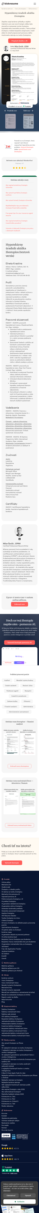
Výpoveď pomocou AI (9, 896)
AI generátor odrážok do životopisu (13, 904)
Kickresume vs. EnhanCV (10, 1101)
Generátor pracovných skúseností (13, 911)
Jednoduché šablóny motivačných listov (15, 1033)
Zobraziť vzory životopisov (19, 766)
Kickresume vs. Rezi (8, 1099)
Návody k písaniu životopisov (11, 985)
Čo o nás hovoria (7, 1130)
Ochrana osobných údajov (10, 1120)
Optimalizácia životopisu (10, 927)
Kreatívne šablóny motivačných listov (14, 1031)
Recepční (28, 691)
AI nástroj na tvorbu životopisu (12, 892)
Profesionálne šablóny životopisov (13, 1023)
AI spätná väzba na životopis (11, 930)
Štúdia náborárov (7, 1106)
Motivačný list (6, 884)
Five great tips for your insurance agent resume (19, 214)
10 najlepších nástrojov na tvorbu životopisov (17, 1048)
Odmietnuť (11, 1195)
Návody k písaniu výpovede (11, 990)
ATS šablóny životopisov (10, 1016)
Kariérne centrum (7, 978)
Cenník (4, 958)
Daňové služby (12, 701)
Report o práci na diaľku (10, 997)
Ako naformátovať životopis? (11, 1092)
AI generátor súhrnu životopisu (12, 906)
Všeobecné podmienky (9, 1118)
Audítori (7, 680)
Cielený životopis (7, 920)
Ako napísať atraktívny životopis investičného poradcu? (17, 222)
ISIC (3, 1045)
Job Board (5, 946)
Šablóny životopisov (8, 1009)
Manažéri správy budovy (24, 680)
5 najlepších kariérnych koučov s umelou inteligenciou (15, 1069)
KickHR (4, 956)
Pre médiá (5, 1125)
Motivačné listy (7, 987)
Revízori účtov (27, 685)
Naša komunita (7, 999)
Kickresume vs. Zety (8, 1096)
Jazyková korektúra (8, 951)
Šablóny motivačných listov (11, 1012)
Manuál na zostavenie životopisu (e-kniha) (16, 995)
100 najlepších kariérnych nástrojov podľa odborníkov (16, 1086)
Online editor (6, 882)
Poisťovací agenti (12, 691)
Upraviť (28, 1195)
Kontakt (4, 1116)
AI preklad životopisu (9, 901)
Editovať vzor (19, 604)
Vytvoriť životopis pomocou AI (19, 642)
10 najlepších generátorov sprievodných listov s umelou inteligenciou (18, 1056)
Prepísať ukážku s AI (19, 41)
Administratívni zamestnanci (19, 712)
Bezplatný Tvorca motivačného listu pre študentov (19, 942)
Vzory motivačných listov (10, 983)
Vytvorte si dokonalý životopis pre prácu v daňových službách (19, 229)
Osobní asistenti (10, 685)
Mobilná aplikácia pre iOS (10, 968)
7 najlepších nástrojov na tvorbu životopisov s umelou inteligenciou (17, 1051)
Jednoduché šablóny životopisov (13, 1021)
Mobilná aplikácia (8, 966)
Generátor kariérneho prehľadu (12, 908)
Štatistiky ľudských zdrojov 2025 (13, 1094)
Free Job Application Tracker (11, 949)
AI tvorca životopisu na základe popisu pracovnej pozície (18, 924)
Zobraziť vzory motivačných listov (20, 825)
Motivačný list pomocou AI (11, 894)
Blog (3, 1002)
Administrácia (28, 706)
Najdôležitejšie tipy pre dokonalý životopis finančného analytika (17, 207)
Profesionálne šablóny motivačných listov (16, 1035)
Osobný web (6, 887)
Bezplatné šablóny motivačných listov (14, 1028)
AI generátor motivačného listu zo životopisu (17, 944)
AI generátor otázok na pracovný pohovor (16, 934)
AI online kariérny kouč (9, 937)
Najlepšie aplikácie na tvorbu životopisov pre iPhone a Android (19, 1076)
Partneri (4, 1128)
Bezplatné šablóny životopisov (12, 1019)
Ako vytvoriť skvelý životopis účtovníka (19, 200)
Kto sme (4, 1113)
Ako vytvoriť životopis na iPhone (12, 1043)
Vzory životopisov (7, 980)
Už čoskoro (5, 953)
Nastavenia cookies (8, 1123)
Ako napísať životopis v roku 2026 (13, 1089)
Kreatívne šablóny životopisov (12, 1026)
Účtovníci (27, 701)
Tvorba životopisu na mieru (11, 918)
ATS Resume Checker (9, 915)
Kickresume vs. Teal (8, 1103)
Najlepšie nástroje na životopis (12, 1080)
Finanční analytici (11, 706)
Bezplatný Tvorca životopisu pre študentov (16, 939)
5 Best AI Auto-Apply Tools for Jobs (13, 1073)
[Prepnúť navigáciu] (34, 4)
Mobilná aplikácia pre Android (12, 970)
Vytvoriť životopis (12, 863)
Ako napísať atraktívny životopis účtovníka (17, 186)
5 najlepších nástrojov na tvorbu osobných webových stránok (16, 1065)
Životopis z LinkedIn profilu (11, 889)
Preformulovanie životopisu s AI (12, 899)
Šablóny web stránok (9, 1014)
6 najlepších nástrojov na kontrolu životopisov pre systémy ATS (18, 1060)
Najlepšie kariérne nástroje (11, 1082)
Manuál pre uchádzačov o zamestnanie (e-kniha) (18, 992)
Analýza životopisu (8, 913)
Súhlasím (20, 1202)
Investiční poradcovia (18, 696)
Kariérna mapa (7, 932)
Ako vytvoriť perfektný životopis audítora (16, 194)
